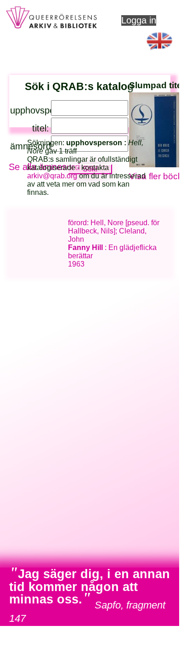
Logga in (138, 20)
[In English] (160, 52)
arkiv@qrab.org (52, 176)
